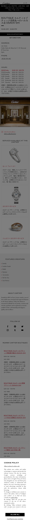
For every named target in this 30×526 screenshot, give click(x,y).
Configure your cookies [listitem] (15, 519)
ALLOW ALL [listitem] (15, 514)
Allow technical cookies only (12, 466)
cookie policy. (14, 497)
